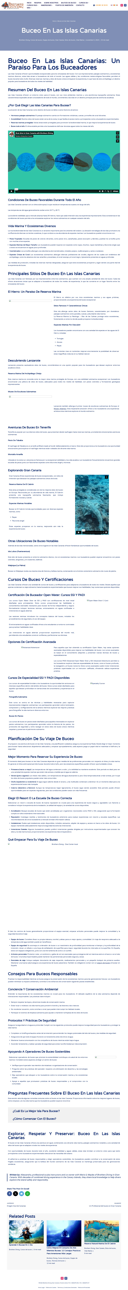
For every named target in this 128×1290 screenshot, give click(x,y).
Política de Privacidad (84, 1287)
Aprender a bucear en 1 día (20, 1245)
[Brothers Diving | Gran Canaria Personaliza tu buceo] (13, 5)
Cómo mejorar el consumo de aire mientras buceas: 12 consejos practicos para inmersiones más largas (63, 1251)
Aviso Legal (41, 1287)
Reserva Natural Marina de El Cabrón (100, 1243)
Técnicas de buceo (58, 1261)
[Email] (21, 1193)
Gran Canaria (59, 40)
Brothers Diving (24, 40)
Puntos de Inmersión (64, 5)
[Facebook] (125, 5)
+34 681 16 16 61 (101, 5)
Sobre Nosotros (51, 3)
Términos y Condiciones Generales (67, 1287)
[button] (88, 2)
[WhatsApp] (27, 1193)
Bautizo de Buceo (68, 3)
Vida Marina (80, 40)
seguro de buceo (103, 963)
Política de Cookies (51, 1287)
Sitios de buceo (70, 40)
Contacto (80, 5)
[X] (15, 1193)
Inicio (29, 3)
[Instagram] (121, 5)
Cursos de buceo (36, 40)
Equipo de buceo (48, 40)
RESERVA (37, 3)
